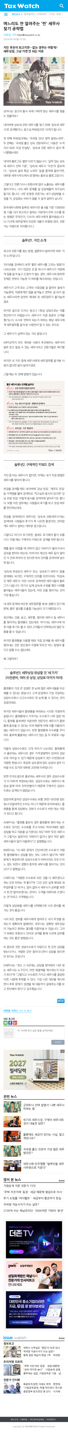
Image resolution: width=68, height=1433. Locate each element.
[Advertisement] (34, 1404)
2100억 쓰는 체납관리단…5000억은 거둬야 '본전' (33, 1210)
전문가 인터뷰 (11, 1380)
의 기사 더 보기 (17, 1011)
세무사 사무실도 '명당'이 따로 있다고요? (44, 1348)
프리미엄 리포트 (13, 1361)
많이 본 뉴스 (12, 1179)
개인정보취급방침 (37, 1420)
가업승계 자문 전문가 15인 (19, 1185)
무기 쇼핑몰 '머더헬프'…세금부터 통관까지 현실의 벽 (35, 1198)
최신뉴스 (16, 14)
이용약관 (23, 1420)
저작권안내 (50, 1420)
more (62, 1180)
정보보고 (8, 1343)
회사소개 (14, 1420)
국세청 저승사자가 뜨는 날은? (21, 1204)
